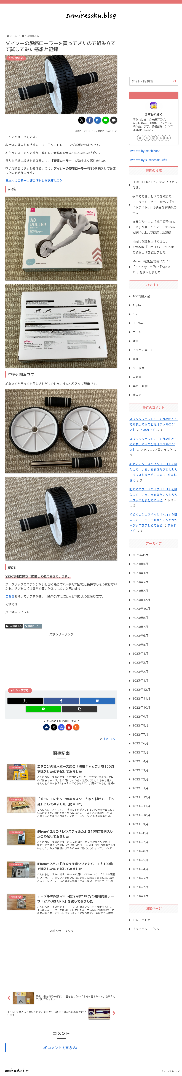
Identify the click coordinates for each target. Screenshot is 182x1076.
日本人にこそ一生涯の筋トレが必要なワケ (34, 180)
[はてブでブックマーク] (97, 120)
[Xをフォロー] (54, 727)
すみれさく (155, 114)
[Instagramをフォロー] (61, 727)
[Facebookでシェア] (89, 120)
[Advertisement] (61, 662)
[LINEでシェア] (105, 120)
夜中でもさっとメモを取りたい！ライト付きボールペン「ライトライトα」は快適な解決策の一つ (154, 204)
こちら (9, 596)
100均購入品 (15, 626)
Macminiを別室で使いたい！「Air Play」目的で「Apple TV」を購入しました (151, 266)
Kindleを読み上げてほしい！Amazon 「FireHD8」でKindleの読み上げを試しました (153, 247)
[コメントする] (113, 120)
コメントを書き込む (64, 1048)
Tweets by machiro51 (145, 151)
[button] (79, 709)
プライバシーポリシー (147, 929)
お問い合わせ (141, 920)
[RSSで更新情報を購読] (76, 727)
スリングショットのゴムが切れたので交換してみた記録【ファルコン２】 (153, 424)
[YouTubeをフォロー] (69, 727)
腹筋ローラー (34, 626)
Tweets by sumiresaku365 (148, 160)
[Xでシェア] (81, 120)
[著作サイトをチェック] (46, 727)
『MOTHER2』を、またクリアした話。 (154, 184)
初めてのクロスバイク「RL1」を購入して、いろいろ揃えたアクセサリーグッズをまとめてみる (153, 469)
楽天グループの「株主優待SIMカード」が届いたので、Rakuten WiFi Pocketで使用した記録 (154, 227)
